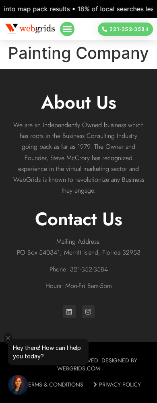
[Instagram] (88, 311)
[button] (67, 29)
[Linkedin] (69, 311)
